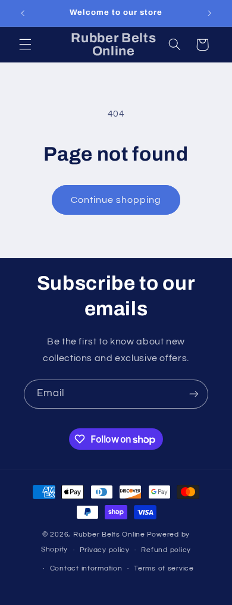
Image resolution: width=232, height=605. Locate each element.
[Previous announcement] (23, 13)
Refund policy (166, 550)
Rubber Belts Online (109, 534)
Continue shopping (116, 200)
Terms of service (164, 568)
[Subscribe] (194, 394)
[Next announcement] (209, 13)
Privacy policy (105, 550)
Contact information (86, 568)
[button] (25, 44)
